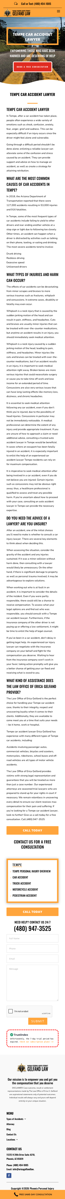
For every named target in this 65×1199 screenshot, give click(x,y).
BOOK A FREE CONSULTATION (32, 66)
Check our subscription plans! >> (37, 1042)
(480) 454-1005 (20, 1165)
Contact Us (11, 1134)
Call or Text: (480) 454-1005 (36, 4)
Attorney (10, 1124)
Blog (8, 1129)
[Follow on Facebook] (8, 1175)
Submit (37, 1021)
